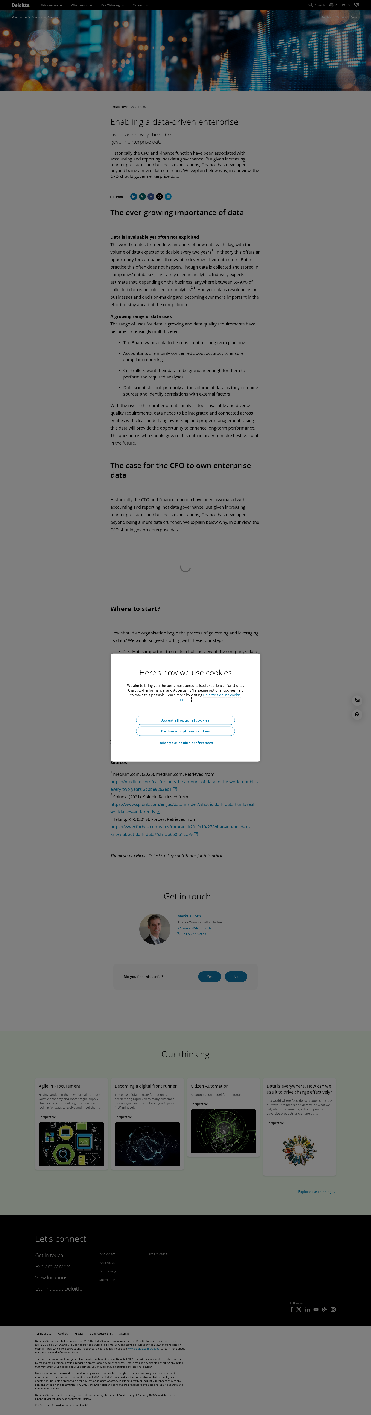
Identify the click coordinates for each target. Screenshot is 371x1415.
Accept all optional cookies (185, 720)
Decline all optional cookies (185, 731)
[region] (185, 707)
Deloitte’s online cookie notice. (210, 697)
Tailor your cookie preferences (185, 742)
